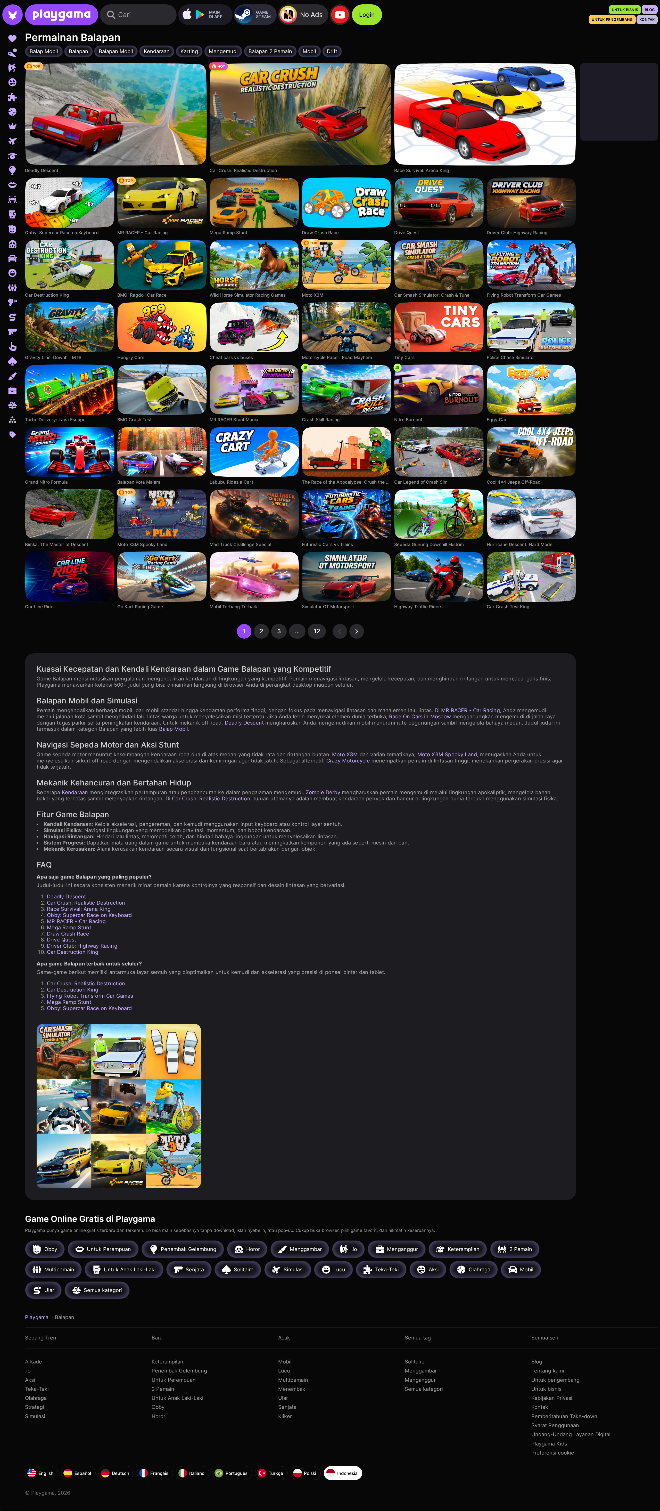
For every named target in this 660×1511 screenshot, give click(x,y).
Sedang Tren (40, 1338)
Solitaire (415, 1362)
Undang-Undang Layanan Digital (570, 1434)
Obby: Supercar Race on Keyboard (89, 915)
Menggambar (421, 1371)
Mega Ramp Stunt (69, 927)
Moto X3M (345, 754)
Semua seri (544, 1338)
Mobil (285, 1362)
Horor (158, 1416)
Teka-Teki (37, 1389)
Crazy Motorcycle (348, 761)
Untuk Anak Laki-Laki (177, 1398)
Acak (284, 1338)
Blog (536, 1362)
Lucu (284, 1371)
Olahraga (36, 1398)
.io (28, 1371)
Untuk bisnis (546, 1389)
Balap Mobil (173, 729)
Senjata (287, 1407)
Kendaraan (75, 792)
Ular (283, 1398)
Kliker (285, 1416)
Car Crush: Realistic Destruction (211, 798)
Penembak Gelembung (179, 1371)
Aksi (30, 1380)
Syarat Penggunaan (555, 1425)
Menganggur (420, 1380)
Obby (158, 1407)
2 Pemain (163, 1389)
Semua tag (418, 1338)
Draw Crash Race (68, 934)
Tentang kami (547, 1371)
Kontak (539, 1407)
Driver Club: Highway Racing (82, 946)
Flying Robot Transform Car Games (90, 996)
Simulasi (35, 1416)
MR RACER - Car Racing (470, 710)
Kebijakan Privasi (551, 1398)
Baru (157, 1338)
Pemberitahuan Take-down (564, 1416)
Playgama (37, 1317)
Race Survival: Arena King (79, 909)
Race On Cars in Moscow (420, 716)
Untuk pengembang (555, 1380)
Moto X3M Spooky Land (447, 754)
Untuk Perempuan (174, 1380)
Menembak (291, 1389)
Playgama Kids (549, 1444)
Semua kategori (424, 1389)
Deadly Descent (244, 723)
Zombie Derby (323, 792)
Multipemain (293, 1380)
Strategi (34, 1407)
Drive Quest (61, 940)
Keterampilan (167, 1362)
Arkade (33, 1362)
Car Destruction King (72, 952)
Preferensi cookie (552, 1453)
